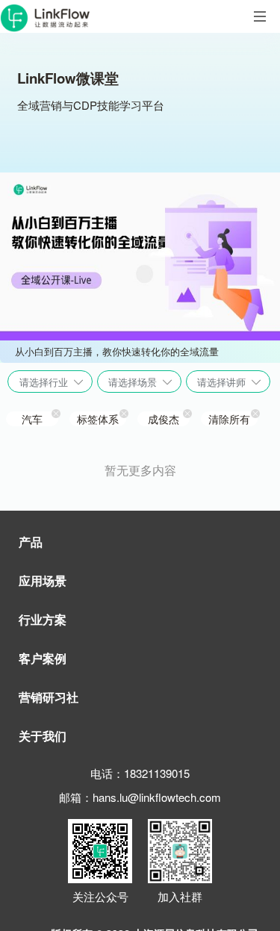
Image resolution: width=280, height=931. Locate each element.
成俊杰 (163, 418)
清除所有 (229, 418)
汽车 (32, 418)
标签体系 (98, 418)
